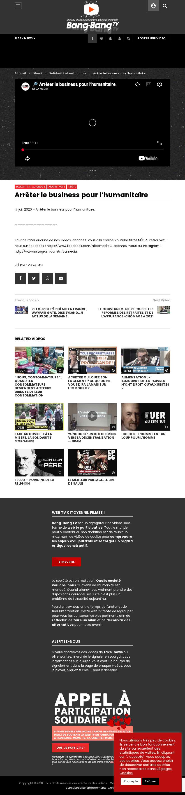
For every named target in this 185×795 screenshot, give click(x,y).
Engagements (96, 788)
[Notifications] (110, 38)
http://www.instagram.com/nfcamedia (46, 251)
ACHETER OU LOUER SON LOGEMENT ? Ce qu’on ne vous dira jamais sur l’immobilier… (89, 382)
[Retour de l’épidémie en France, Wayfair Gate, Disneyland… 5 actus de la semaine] (21, 312)
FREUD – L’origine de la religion (34, 482)
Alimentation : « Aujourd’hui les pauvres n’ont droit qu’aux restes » (145, 382)
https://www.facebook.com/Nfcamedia (78, 246)
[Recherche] (164, 5)
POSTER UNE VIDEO (152, 38)
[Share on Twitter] (33, 278)
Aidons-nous (57, 186)
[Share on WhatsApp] (47, 278)
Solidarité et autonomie (67, 73)
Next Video (161, 300)
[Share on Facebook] (20, 278)
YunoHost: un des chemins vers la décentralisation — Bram (92, 437)
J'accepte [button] (130, 781)
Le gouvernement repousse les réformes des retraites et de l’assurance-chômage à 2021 (125, 313)
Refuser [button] (150, 781)
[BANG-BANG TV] (93, 17)
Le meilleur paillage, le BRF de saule (91, 482)
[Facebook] (92, 38)
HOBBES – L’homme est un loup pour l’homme (143, 436)
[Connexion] (119, 38)
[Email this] (61, 278)
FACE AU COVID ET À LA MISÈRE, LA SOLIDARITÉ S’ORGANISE (33, 437)
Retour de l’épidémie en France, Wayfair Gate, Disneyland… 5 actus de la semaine (59, 313)
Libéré (37, 73)
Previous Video (27, 300)
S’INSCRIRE (67, 562)
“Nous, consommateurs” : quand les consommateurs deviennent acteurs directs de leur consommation (38, 386)
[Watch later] (101, 38)
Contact (113, 788)
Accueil (20, 73)
